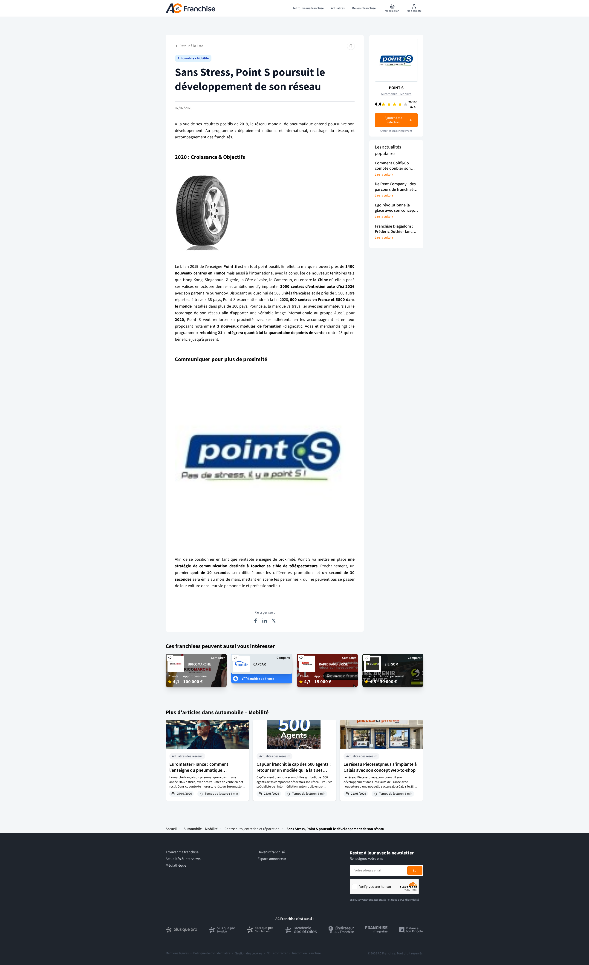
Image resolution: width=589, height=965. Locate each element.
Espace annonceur (272, 859)
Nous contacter (277, 953)
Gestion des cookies (248, 953)
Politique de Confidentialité (403, 900)
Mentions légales (177, 953)
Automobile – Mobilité (193, 58)
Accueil (171, 828)
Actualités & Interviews (183, 859)
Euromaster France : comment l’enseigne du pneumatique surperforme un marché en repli (200, 770)
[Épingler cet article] (351, 46)
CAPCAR (259, 664)
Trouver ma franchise (182, 852)
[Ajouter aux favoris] (170, 658)
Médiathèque (176, 865)
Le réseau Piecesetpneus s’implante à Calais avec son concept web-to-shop (380, 767)
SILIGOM (391, 664)
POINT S (396, 88)
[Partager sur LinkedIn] (264, 620)
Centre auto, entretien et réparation (252, 828)
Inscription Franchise (306, 953)
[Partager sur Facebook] (255, 620)
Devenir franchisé (271, 852)
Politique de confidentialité (211, 953)
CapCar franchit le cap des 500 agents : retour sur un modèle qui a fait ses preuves (294, 770)
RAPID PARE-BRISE (333, 664)
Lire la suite (382, 175)
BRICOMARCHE (199, 664)
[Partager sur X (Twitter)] (273, 620)
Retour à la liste (191, 46)
